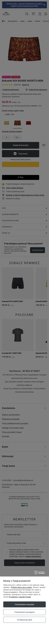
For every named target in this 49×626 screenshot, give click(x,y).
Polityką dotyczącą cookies (21, 587)
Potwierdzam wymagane (24, 612)
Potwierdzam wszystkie (24, 604)
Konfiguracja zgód (24, 620)
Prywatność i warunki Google (20, 597)
